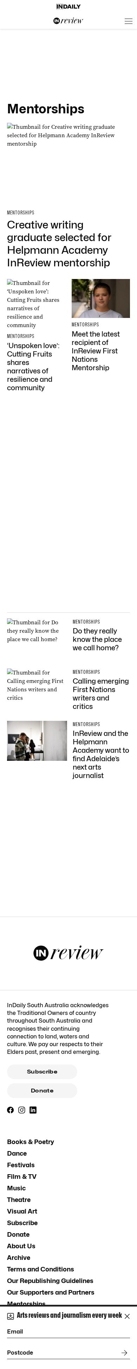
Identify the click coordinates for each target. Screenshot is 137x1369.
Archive (18, 1257)
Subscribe (42, 1072)
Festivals (21, 1165)
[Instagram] (21, 1110)
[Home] (68, 6)
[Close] (127, 1316)
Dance (17, 1153)
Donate (42, 1091)
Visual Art (22, 1211)
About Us (21, 1246)
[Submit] (123, 1353)
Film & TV (22, 1176)
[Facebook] (10, 1110)
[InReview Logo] (68, 21)
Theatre (19, 1199)
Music (16, 1188)
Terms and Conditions (40, 1269)
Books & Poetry (30, 1141)
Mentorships (26, 1304)
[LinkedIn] (33, 1110)
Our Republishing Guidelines (50, 1280)
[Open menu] (128, 21)
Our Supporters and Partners (50, 1292)
